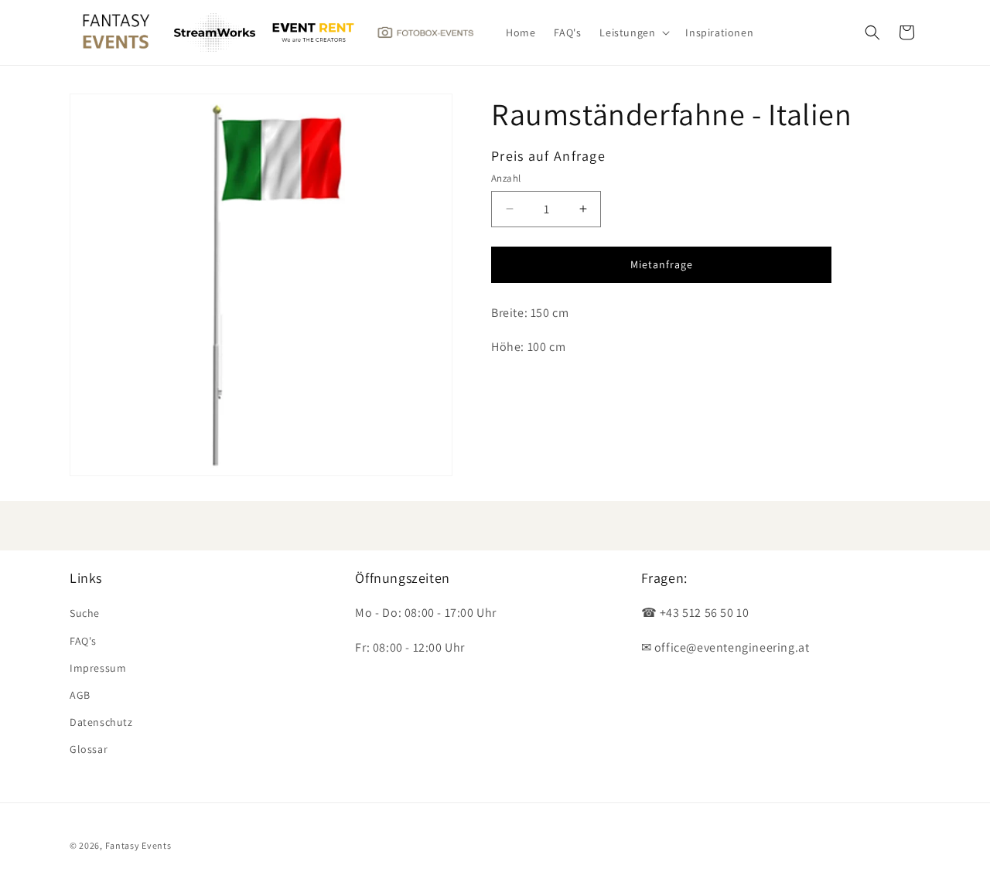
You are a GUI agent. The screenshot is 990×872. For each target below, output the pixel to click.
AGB (80, 695)
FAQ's (83, 641)
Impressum (98, 668)
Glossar (89, 749)
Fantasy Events (138, 845)
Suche (85, 613)
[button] (633, 32)
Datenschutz (101, 722)
